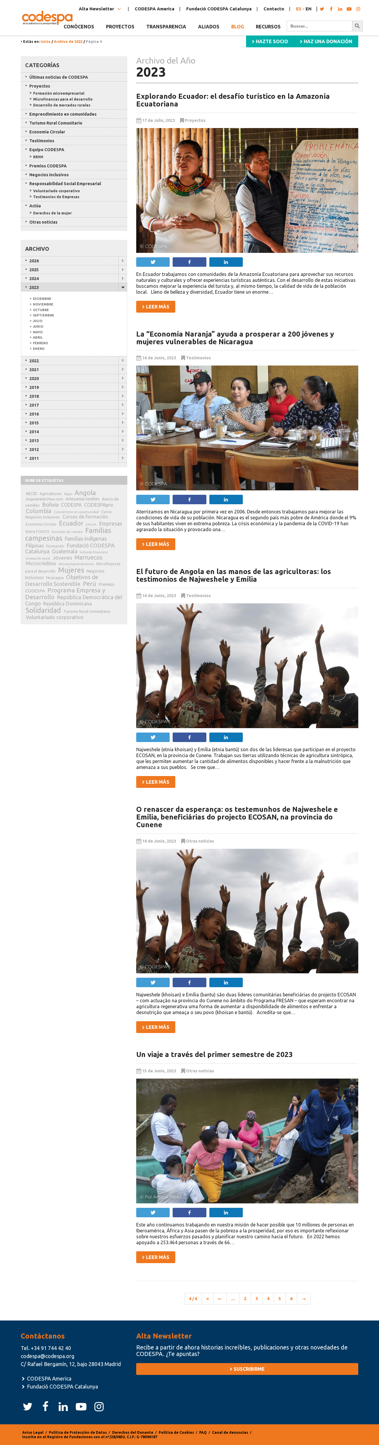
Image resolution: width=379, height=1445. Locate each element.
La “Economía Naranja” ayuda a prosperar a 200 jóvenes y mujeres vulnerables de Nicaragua (235, 338)
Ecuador (71, 523)
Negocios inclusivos (49, 174)
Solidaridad (43, 610)
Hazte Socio (271, 41)
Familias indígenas (86, 539)
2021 (34, 369)
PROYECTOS (120, 26)
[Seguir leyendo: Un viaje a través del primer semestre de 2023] (247, 1141)
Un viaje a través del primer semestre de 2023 (214, 1054)
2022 (34, 360)
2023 (34, 287)
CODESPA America (154, 8)
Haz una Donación (327, 41)
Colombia (39, 510)
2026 (34, 260)
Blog (237, 26)
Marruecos (88, 557)
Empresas (110, 523)
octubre (41, 310)
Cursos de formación (85, 516)
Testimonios (198, 357)
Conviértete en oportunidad (76, 512)
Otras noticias (200, 841)
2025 (34, 269)
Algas (68, 494)
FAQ (203, 1432)
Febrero (40, 343)
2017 (34, 405)
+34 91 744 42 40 (51, 1348)
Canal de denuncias (230, 1432)
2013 (34, 440)
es (298, 8)
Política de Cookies (176, 1432)
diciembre (42, 298)
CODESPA (71, 504)
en (308, 8)
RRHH (38, 157)
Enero (38, 348)
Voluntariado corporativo (56, 191)
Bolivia (50, 504)
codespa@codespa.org (47, 1356)
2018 (34, 396)
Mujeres (71, 570)
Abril (38, 337)
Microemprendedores (76, 564)
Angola (85, 492)
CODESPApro (98, 504)
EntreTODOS (37, 531)
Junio (38, 326)
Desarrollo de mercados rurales (61, 105)
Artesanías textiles (82, 499)
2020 (34, 378)
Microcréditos (41, 563)
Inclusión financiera (94, 552)
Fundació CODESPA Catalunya (219, 8)
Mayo (38, 332)
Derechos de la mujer (52, 213)
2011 (34, 458)
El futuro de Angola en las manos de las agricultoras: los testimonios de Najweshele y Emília (233, 575)
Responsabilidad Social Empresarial (65, 183)
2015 (34, 423)
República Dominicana (67, 603)
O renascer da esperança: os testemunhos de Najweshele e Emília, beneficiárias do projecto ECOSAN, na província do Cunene (237, 817)
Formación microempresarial (58, 93)
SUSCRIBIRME (248, 1369)
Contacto (274, 8)
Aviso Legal (33, 1432)
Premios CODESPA (48, 166)
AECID (31, 493)
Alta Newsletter (97, 8)
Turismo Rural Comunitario (55, 123)
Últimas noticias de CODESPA (58, 77)
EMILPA (91, 524)
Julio (37, 321)
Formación (55, 546)
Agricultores (51, 493)
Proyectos (195, 120)
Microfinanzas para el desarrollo (63, 99)
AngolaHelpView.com (44, 499)
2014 (34, 431)
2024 (34, 278)
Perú (89, 583)
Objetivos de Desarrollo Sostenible (61, 580)
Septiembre (43, 315)
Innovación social (38, 558)
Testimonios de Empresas (56, 197)
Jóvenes (62, 557)
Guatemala (64, 551)
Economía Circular (47, 132)
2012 (34, 449)
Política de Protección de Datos (78, 1432)
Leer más (157, 306)
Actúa (35, 205)
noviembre (43, 304)
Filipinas (35, 545)
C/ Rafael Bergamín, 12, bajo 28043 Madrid (71, 1364)
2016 (34, 414)
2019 (34, 387)
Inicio (46, 41)
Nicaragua (55, 578)
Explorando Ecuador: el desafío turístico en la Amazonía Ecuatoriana (233, 100)
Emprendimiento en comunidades (63, 114)
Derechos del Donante (132, 1432)
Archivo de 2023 (68, 41)
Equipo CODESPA (46, 149)
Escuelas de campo (67, 532)
